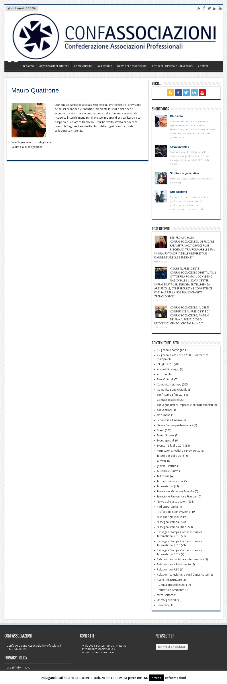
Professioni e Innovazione (173, 511)
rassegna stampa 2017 (171, 527)
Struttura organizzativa (184, 173)
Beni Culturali (165, 379)
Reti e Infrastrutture (169, 579)
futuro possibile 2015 (170, 455)
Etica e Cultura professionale (175, 425)
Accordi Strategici (168, 369)
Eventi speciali (165, 440)
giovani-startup (166, 466)
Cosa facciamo (179, 146)
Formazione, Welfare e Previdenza (178, 450)
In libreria (163, 476)
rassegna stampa (168, 522)
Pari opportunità (167, 506)
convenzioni (164, 410)
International (165, 486)
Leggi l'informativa (18, 667)
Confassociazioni (168, 399)
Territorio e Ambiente (170, 590)
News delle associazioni (132, 65)
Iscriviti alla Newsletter (171, 646)
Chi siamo (28, 65)
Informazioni (175, 678)
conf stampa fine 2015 (171, 394)
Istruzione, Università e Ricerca (176, 496)
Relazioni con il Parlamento (174, 564)
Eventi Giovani (165, 435)
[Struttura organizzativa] (161, 178)
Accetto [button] (156, 678)
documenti (163, 415)
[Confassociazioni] (113, 36)
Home (13, 66)
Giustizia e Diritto (167, 471)
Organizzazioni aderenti (54, 65)
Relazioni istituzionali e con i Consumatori (183, 574)
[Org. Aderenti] (161, 196)
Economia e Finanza (169, 420)
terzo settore (165, 595)
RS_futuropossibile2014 (172, 584)
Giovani (161, 460)
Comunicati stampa (169, 384)
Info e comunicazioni (170, 481)
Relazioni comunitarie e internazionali (180, 559)
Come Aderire (83, 65)
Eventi (160, 430)
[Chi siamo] (161, 121)
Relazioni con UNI (168, 569)
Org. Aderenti (178, 191)
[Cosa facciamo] (161, 151)
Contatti (203, 65)
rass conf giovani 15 (169, 516)
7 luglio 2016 (165, 364)
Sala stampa (104, 65)
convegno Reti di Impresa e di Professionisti (185, 405)
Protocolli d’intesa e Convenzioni (172, 65)
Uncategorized (166, 600)
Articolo (162, 374)
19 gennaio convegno (170, 350)
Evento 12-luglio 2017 (170, 445)
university (163, 605)
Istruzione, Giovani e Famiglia (175, 491)
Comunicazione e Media (172, 389)
